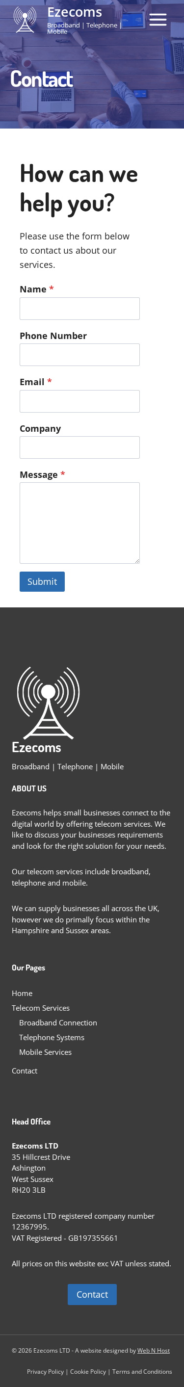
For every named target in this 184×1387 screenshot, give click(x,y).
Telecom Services (41, 1008)
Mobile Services (45, 1052)
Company (40, 428)
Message (42, 474)
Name (37, 289)
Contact (24, 1070)
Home (22, 993)
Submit (42, 581)
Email (36, 382)
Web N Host (153, 1350)
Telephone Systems (51, 1037)
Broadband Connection (58, 1022)
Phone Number (53, 335)
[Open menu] (157, 19)
